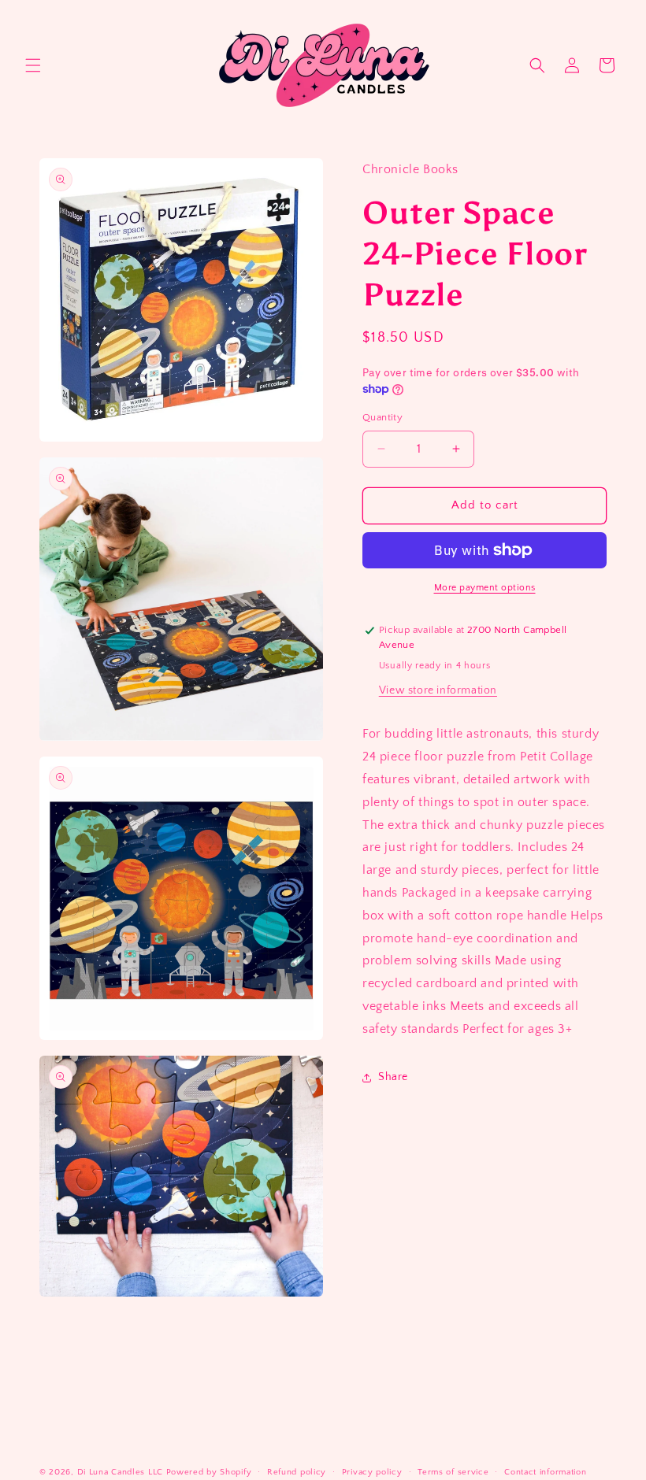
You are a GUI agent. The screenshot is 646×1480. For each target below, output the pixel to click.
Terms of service (453, 1472)
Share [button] (393, 1077)
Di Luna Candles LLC (120, 1472)
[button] (33, 65)
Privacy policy (372, 1472)
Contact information (545, 1472)
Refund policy (296, 1472)
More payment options (485, 588)
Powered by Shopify (209, 1472)
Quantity (382, 417)
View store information (438, 690)
